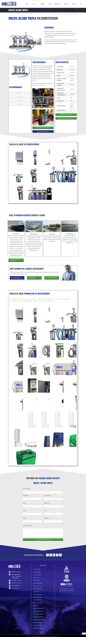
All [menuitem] (10, 299)
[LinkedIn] (54, 555)
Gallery (41, 198)
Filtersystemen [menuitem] (41, 299)
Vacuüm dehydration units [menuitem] (30, 299)
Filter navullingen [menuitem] (66, 299)
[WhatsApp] (57, 555)
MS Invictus (15, 225)
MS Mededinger (68, 225)
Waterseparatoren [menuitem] (51, 299)
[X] (50, 555)
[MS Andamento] (34, 226)
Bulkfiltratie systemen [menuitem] (38, 301)
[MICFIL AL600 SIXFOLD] (39, 199)
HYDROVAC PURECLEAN (25, 463)
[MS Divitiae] (52, 226)
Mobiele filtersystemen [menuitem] (15, 301)
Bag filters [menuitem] (58, 299)
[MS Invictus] (16, 226)
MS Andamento (32, 225)
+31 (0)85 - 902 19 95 (16, 580)
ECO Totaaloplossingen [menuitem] (26, 301)
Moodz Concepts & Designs (56, 636)
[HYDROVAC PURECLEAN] (26, 464)
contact (38, 85)
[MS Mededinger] (69, 226)
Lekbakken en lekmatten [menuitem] (17, 299)
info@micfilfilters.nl (16, 585)
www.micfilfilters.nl (16, 588)
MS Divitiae (50, 225)
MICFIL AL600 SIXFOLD (38, 198)
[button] (80, 4)
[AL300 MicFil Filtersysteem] (19, 60)
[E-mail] (60, 555)
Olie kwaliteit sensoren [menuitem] (50, 301)
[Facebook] (47, 555)
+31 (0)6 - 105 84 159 (16, 583)
